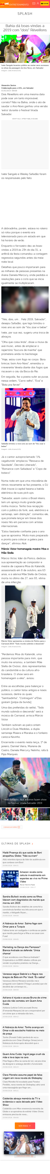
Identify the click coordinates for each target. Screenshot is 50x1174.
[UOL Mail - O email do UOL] (33, 3)
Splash (25, 14)
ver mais (23, 1126)
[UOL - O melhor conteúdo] (4, 4)
